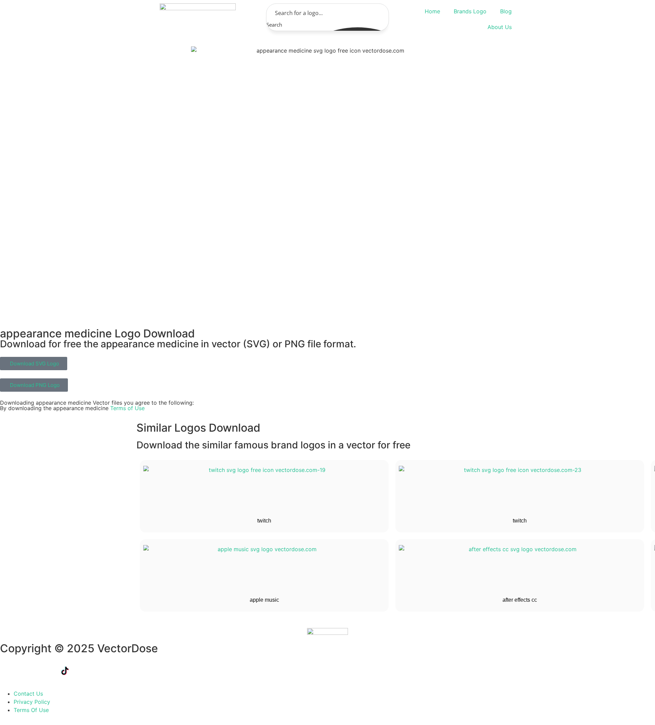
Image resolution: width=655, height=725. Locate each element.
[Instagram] (102, 670)
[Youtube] (83, 670)
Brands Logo (470, 11)
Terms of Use (127, 408)
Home (432, 11)
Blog (506, 11)
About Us (499, 27)
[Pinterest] (121, 670)
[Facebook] (8, 670)
